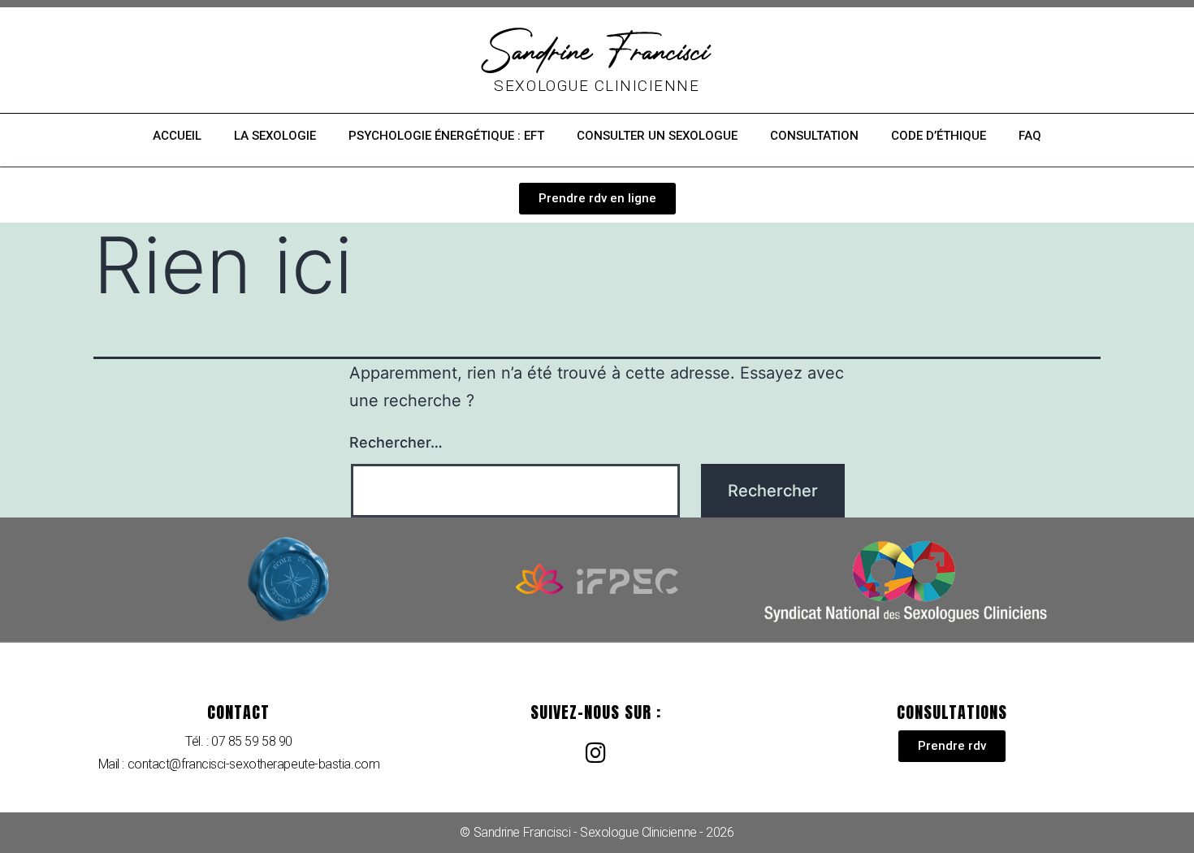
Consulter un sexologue (657, 135)
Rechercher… (396, 442)
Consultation (814, 135)
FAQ (1030, 135)
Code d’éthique (938, 135)
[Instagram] (595, 753)
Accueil (177, 135)
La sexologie (275, 135)
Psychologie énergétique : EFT (446, 135)
